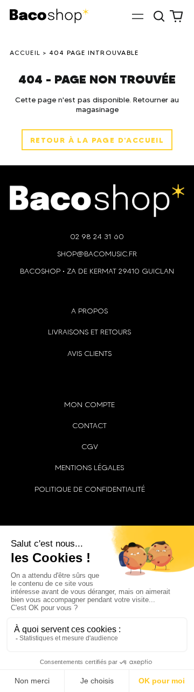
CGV (89, 446)
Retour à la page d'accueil (97, 140)
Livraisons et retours (89, 332)
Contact (89, 425)
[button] (159, 16)
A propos (89, 311)
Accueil (25, 52)
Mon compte (89, 404)
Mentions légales (89, 467)
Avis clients (89, 353)
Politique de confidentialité (89, 489)
